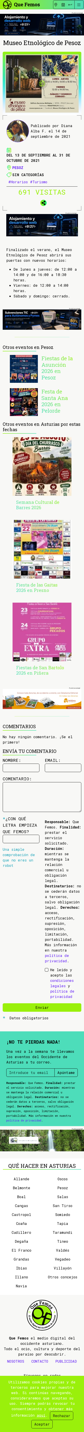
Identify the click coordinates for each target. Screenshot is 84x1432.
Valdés (62, 1250)
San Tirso (62, 1205)
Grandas (21, 1259)
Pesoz (17, 167)
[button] (42, 202)
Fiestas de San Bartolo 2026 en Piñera (40, 670)
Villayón (62, 1268)
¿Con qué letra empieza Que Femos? (20, 825)
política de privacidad (23, 1120)
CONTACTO (39, 1361)
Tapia (62, 1223)
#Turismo (38, 181)
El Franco (21, 1250)
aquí (41, 1415)
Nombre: (12, 760)
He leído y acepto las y (62, 983)
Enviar (42, 1007)
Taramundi (62, 1232)
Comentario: (17, 778)
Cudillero (21, 1232)
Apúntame (66, 1072)
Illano (21, 1277)
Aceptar (42, 1424)
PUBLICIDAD (66, 1361)
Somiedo (62, 1214)
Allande (21, 1179)
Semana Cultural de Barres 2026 (37, 504)
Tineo (62, 1241)
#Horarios (18, 181)
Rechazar (61, 1415)
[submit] (70, 4)
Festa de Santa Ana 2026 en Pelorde (54, 401)
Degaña (21, 1241)
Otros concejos (62, 1277)
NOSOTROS (15, 1361)
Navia (21, 1286)
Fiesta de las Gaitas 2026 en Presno (37, 587)
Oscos (63, 1179)
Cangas (21, 1205)
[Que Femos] (21, 4)
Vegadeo (62, 1259)
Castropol (21, 1214)
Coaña (21, 1223)
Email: (53, 760)
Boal (21, 1196)
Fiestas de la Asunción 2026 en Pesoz (57, 368)
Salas (62, 1196)
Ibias (21, 1268)
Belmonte (21, 1187)
